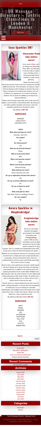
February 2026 (20, 381)
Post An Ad (20, 32)
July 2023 (21, 397)
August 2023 (20, 394)
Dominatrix (20, 408)
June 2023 (20, 399)
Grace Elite (20, 348)
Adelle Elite (20, 353)
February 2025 (20, 390)
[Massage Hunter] (20, 416)
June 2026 (20, 375)
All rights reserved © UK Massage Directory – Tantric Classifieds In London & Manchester (21, 420)
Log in (20, 3)
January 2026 (20, 383)
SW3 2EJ (30, 297)
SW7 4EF (25, 110)
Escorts (20, 410)
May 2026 (20, 377)
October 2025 (20, 388)
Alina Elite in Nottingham (20, 350)
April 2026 (20, 379)
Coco (34, 64)
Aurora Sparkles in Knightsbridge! (21, 210)
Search (20, 336)
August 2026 (20, 372)
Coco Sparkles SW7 (21, 47)
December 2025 (20, 386)
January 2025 (20, 392)
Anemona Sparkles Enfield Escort (20, 355)
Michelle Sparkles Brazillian (20, 357)
